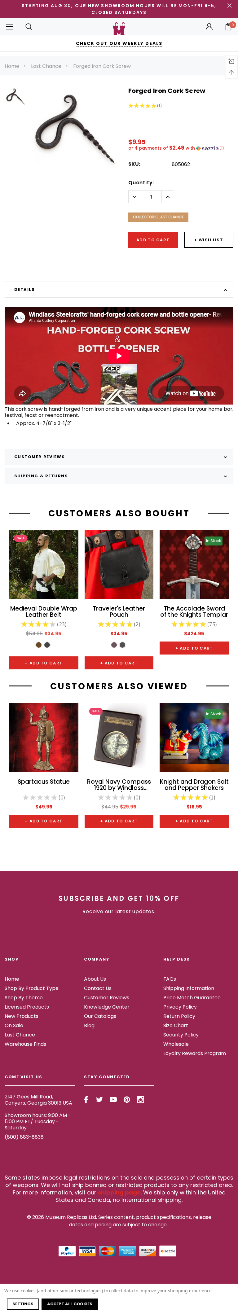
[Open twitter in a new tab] (100, 1100)
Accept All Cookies (69, 1304)
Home (12, 66)
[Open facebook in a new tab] (86, 1100)
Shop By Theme (24, 997)
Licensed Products (27, 1006)
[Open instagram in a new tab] (140, 1100)
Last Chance (46, 66)
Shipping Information (188, 988)
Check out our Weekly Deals (119, 43)
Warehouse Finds (25, 1044)
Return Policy (179, 1016)
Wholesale (176, 1044)
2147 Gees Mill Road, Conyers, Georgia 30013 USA (38, 1099)
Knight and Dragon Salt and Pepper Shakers (194, 785)
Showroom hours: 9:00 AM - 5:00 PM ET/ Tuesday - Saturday (38, 1121)
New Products (21, 1016)
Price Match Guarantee (192, 997)
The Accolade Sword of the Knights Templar (194, 612)
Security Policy (181, 1034)
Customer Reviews (106, 997)
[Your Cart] (228, 26)
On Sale (14, 1025)
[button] (180, 148)
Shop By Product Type (32, 988)
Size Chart (175, 1025)
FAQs (169, 979)
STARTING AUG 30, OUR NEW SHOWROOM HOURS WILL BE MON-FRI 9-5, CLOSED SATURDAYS (119, 8)
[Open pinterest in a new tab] (127, 1100)
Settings (22, 1304)
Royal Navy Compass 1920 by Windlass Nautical (119, 785)
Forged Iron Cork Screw (102, 66)
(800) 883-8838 (24, 1137)
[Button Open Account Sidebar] (209, 26)
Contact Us (98, 988)
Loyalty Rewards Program (194, 1053)
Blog (89, 1025)
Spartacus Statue (44, 782)
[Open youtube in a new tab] (113, 1100)
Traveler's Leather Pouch (119, 612)
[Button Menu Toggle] (9, 26)
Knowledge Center (107, 1006)
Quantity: (141, 182)
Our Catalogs (100, 1016)
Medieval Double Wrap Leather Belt (43, 612)
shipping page (119, 1192)
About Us (95, 979)
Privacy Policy (180, 1006)
